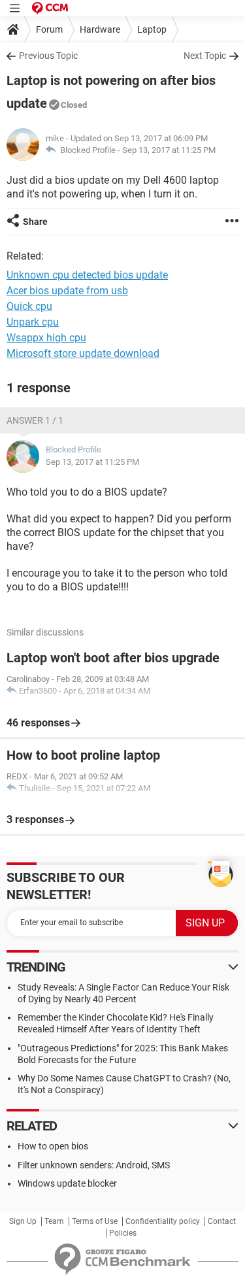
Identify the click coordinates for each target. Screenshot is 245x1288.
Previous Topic (48, 55)
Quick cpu (29, 306)
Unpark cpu (33, 322)
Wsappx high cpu (46, 337)
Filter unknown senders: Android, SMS (94, 1165)
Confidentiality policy (162, 1221)
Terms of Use (95, 1221)
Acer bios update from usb (67, 290)
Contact (222, 1221)
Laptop (152, 29)
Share (35, 221)
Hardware (100, 29)
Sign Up (23, 1221)
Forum (49, 29)
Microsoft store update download (83, 353)
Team (54, 1221)
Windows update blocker (67, 1183)
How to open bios (53, 1146)
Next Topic (205, 55)
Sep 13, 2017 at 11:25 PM (169, 150)
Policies (123, 1233)
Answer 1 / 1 (35, 420)
